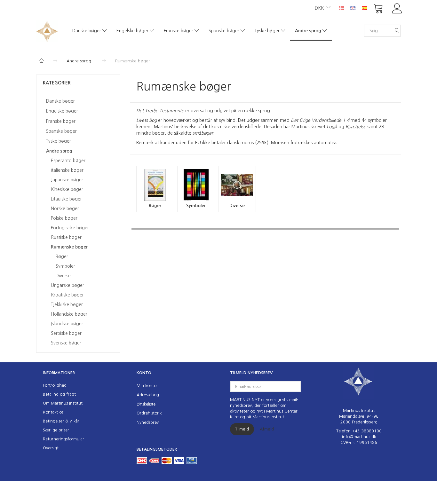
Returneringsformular (63, 439)
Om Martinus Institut (63, 403)
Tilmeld (242, 429)
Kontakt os (53, 412)
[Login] (397, 8)
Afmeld (267, 429)
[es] (364, 7)
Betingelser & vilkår (61, 421)
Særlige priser (56, 430)
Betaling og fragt (59, 394)
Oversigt (51, 448)
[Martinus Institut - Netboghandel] (47, 30)
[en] (353, 7)
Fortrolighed (55, 385)
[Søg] (397, 31)
